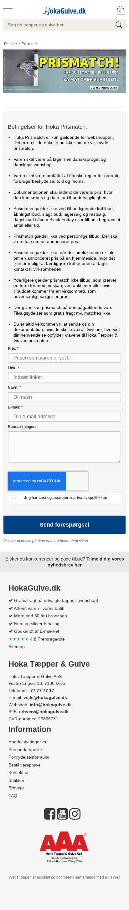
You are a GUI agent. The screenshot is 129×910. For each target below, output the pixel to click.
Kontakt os (18, 772)
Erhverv (16, 787)
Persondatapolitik (25, 749)
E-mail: (15, 407)
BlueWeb (113, 877)
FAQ (12, 795)
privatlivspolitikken (90, 498)
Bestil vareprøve (24, 764)
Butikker (16, 780)
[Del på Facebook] (49, 817)
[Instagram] (74, 817)
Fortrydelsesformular (29, 757)
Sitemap (16, 646)
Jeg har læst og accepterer (65, 498)
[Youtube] (62, 817)
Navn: (14, 387)
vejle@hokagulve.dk (45, 697)
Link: (13, 368)
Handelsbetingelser (27, 741)
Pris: (13, 348)
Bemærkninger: (22, 427)
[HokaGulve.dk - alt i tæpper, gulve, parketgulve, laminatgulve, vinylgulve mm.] (64, 10)
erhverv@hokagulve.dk (44, 711)
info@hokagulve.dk (51, 704)
